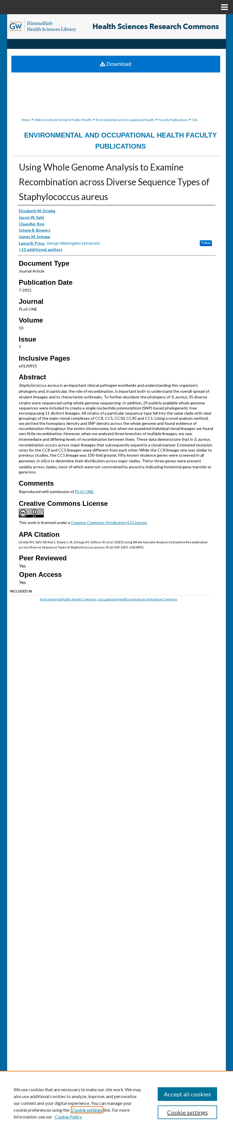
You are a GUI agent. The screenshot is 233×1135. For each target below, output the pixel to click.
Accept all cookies (187, 1094)
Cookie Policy (68, 1116)
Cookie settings (87, 1110)
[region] (116, 1103)
